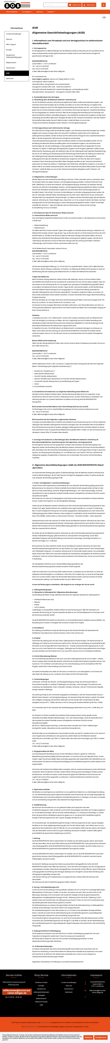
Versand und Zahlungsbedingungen (14, 56)
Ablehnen (88, 1037)
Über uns (9, 39)
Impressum (9, 78)
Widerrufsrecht (11, 62)
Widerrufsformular (41, 1002)
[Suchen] (65, 5)
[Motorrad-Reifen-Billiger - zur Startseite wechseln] (17, 5)
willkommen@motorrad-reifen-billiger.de (51, 71)
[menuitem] (55, 5)
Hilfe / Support (11, 44)
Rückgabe (41, 995)
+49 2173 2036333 (41, 779)
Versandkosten (45, 1022)
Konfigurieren (100, 1037)
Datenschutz (10, 68)
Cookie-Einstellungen (13, 34)
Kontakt (9, 50)
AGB (7, 73)
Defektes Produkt (41, 982)
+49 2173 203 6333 (42, 66)
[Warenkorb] (99, 5)
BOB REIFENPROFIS (30, 1026)
